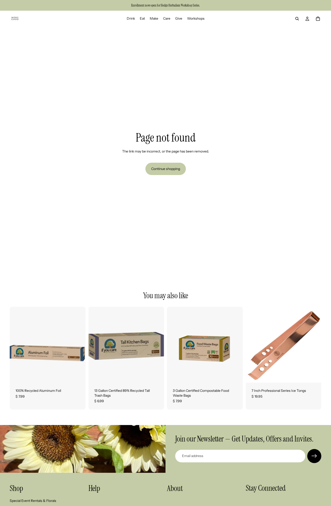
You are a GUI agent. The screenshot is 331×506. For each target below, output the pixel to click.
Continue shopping (165, 169)
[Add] (78, 375)
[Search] (297, 18)
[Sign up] (314, 456)
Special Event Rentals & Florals (33, 500)
